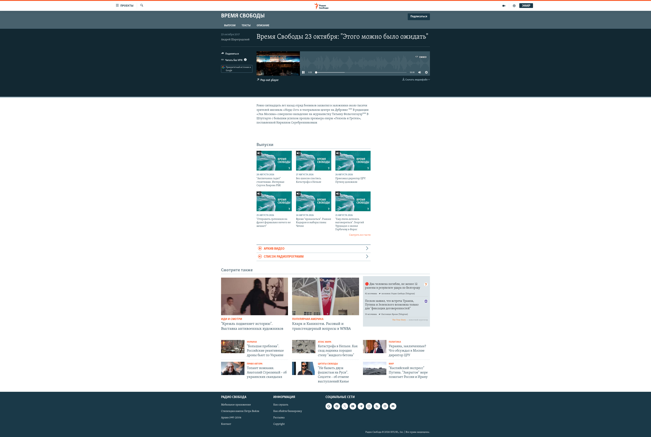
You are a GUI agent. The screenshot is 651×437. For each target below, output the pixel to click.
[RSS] (377, 406)
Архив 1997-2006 (231, 417)
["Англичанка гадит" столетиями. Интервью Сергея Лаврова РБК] (274, 161)
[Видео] (504, 5)
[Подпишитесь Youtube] (353, 406)
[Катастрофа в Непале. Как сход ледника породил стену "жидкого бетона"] (303, 346)
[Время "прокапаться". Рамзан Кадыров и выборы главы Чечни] (313, 201)
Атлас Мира (324, 342)
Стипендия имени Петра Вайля (240, 411)
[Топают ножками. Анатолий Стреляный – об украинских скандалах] (232, 368)
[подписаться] (393, 406)
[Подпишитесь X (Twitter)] (345, 406)
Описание (263, 25)
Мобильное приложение (236, 404)
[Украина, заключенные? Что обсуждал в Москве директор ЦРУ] (374, 346)
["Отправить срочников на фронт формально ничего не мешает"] (274, 201)
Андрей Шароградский (235, 39)
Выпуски (229, 25)
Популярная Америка (307, 319)
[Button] (230, 54)
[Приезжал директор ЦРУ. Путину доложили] (353, 161)
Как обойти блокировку (287, 411)
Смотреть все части (360, 235)
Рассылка (279, 417)
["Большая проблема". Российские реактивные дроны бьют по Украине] (232, 346)
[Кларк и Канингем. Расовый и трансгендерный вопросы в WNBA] (325, 296)
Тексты (246, 25)
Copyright (279, 424)
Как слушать (280, 404)
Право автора (254, 364)
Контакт (226, 424)
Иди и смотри (231, 319)
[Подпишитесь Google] (329, 406)
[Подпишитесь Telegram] (361, 406)
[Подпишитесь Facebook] (336, 406)
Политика (395, 342)
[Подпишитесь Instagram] (369, 406)
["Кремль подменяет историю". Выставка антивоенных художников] (254, 296)
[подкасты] (514, 5)
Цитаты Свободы (328, 364)
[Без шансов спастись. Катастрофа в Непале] (313, 161)
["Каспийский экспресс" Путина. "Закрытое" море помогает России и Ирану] (374, 368)
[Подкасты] (385, 406)
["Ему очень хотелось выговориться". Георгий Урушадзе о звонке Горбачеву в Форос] (353, 201)
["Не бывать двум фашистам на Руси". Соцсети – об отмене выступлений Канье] (303, 368)
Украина (252, 342)
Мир (391, 364)
